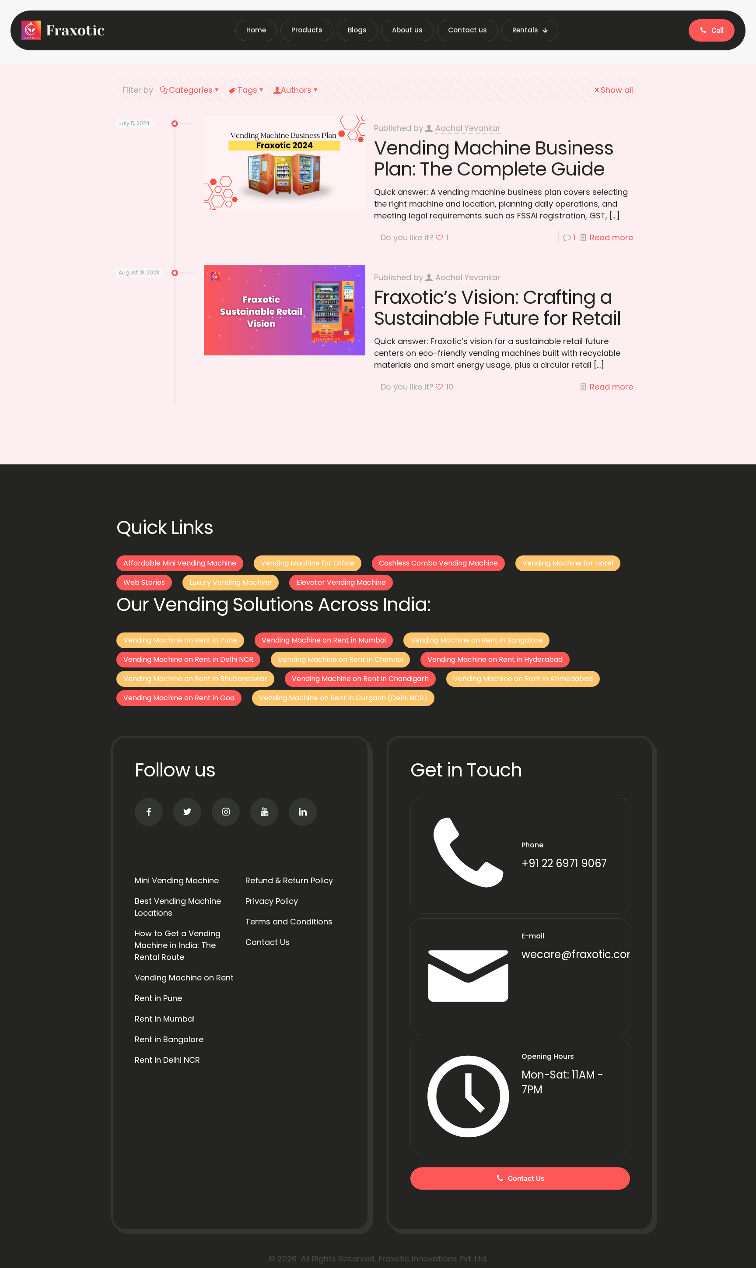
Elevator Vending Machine (341, 582)
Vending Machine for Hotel (567, 563)
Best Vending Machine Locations (178, 907)
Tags (247, 89)
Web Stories (144, 582)
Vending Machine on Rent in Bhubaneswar (195, 679)
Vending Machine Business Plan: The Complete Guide (493, 158)
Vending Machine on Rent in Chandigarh (360, 679)
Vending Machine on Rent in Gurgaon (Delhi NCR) (343, 698)
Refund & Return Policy (289, 880)
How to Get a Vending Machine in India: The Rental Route (177, 945)
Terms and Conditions (288, 921)
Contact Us (267, 942)
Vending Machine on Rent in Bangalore (476, 640)
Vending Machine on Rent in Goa (178, 698)
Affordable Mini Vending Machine (179, 563)
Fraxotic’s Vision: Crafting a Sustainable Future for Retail (497, 307)
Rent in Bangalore (169, 1039)
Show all (617, 89)
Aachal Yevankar (467, 128)
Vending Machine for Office (307, 563)
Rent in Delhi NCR (167, 1059)
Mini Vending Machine (177, 880)
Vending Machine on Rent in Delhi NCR (188, 659)
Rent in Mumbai (165, 1018)
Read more (611, 237)
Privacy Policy (271, 901)
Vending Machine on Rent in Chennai (340, 659)
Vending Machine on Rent (184, 977)
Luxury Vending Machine (230, 582)
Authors (296, 89)
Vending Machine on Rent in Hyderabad (495, 659)
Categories (191, 89)
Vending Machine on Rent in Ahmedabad (523, 679)
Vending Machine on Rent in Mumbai (324, 640)
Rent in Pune (158, 998)
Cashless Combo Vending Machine (438, 563)
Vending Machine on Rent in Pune (180, 640)
